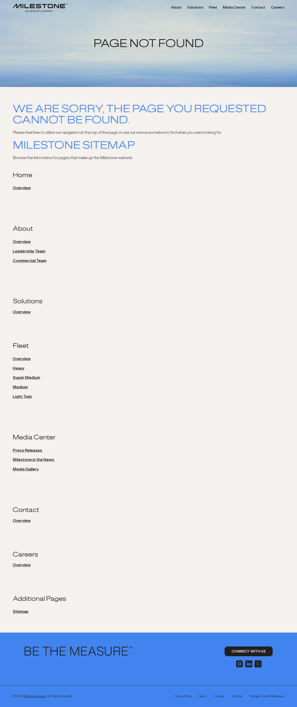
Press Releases (27, 450)
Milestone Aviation (35, 696)
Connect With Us (249, 651)
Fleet (213, 7)
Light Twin (22, 396)
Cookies (219, 696)
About (176, 7)
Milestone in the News (33, 459)
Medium (20, 387)
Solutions (195, 7)
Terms (202, 696)
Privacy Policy (182, 696)
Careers (277, 7)
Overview (22, 187)
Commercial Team (29, 260)
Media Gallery (26, 469)
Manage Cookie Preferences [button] (267, 696)
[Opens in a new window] (239, 663)
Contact (258, 7)
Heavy (18, 368)
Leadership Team (29, 251)
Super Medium (26, 377)
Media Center (234, 7)
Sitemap (21, 611)
